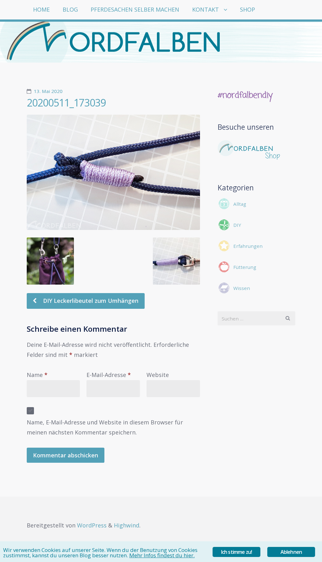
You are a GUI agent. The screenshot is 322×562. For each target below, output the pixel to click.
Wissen (241, 288)
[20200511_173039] (113, 172)
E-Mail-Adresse (108, 375)
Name (37, 375)
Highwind (126, 525)
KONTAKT (205, 9)
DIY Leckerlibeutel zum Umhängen (90, 300)
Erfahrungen (248, 246)
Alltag (239, 204)
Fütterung (244, 267)
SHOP (247, 9)
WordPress (92, 525)
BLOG (70, 9)
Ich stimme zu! (236, 551)
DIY (237, 225)
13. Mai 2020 (48, 91)
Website (158, 375)
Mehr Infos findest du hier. (162, 555)
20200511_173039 (66, 102)
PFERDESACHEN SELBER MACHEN (135, 9)
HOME (41, 9)
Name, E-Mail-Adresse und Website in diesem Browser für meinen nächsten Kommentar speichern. (105, 427)
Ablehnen (291, 551)
